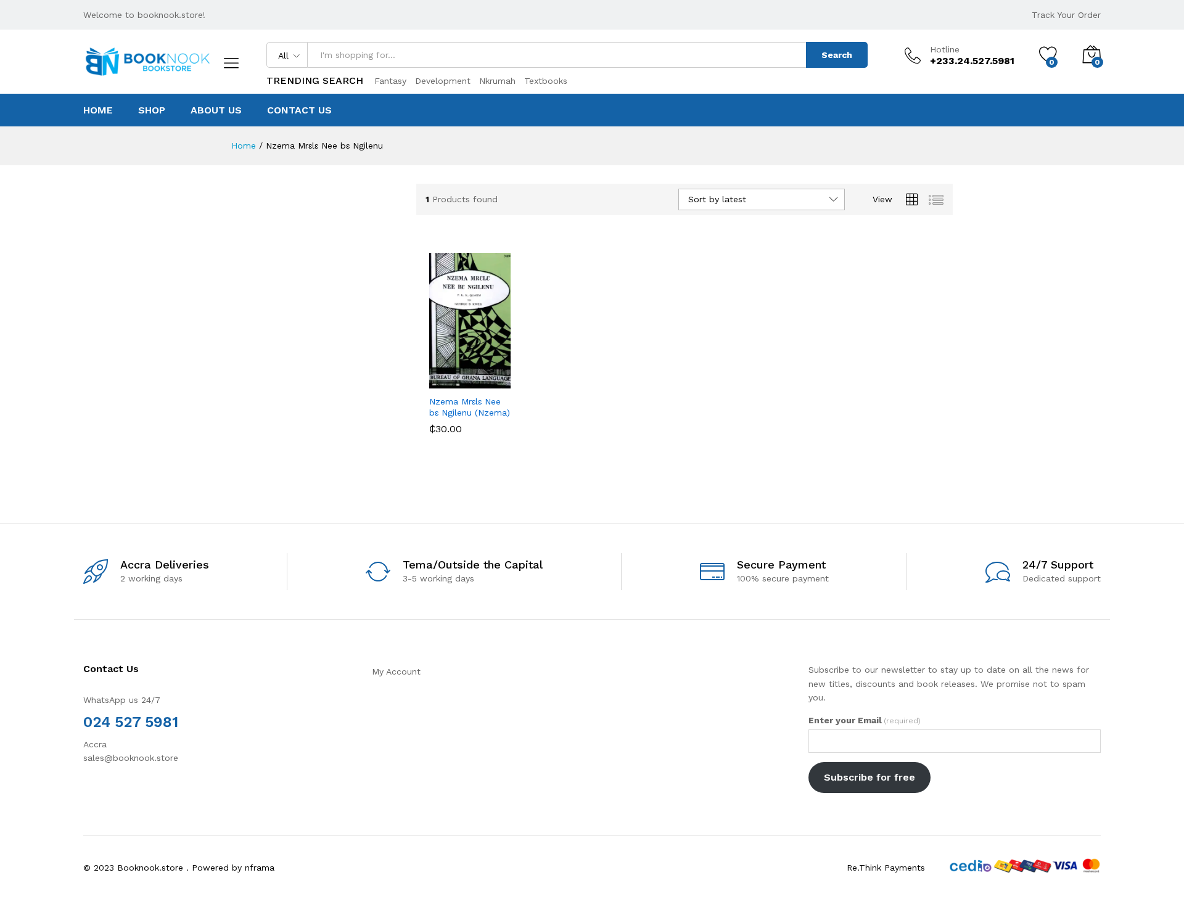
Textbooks (545, 81)
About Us (216, 110)
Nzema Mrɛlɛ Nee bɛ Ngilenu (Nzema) (469, 406)
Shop (151, 110)
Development (443, 81)
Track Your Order (1066, 15)
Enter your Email (864, 720)
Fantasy (390, 81)
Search (836, 55)
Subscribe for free (869, 777)
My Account (396, 671)
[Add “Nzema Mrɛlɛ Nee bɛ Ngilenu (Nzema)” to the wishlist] (471, 374)
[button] (434, 374)
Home (98, 110)
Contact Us (299, 110)
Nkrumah (497, 81)
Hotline (945, 49)
